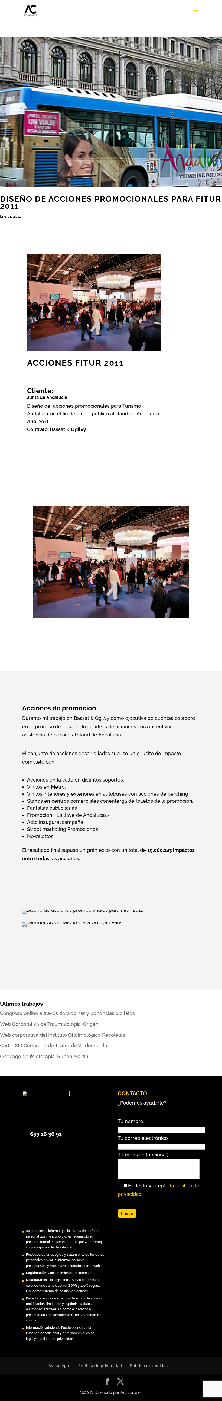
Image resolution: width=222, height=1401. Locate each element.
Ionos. (65, 1280)
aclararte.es (35, 1231)
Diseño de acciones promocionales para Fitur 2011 (110, 202)
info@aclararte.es (44, 1309)
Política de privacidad (100, 1366)
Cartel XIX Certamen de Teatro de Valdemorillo (53, 1045)
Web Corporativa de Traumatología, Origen (49, 1024)
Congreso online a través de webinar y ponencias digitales (67, 1013)
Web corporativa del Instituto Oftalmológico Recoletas (62, 1035)
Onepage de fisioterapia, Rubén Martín (44, 1056)
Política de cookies (149, 1366)
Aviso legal (59, 1366)
